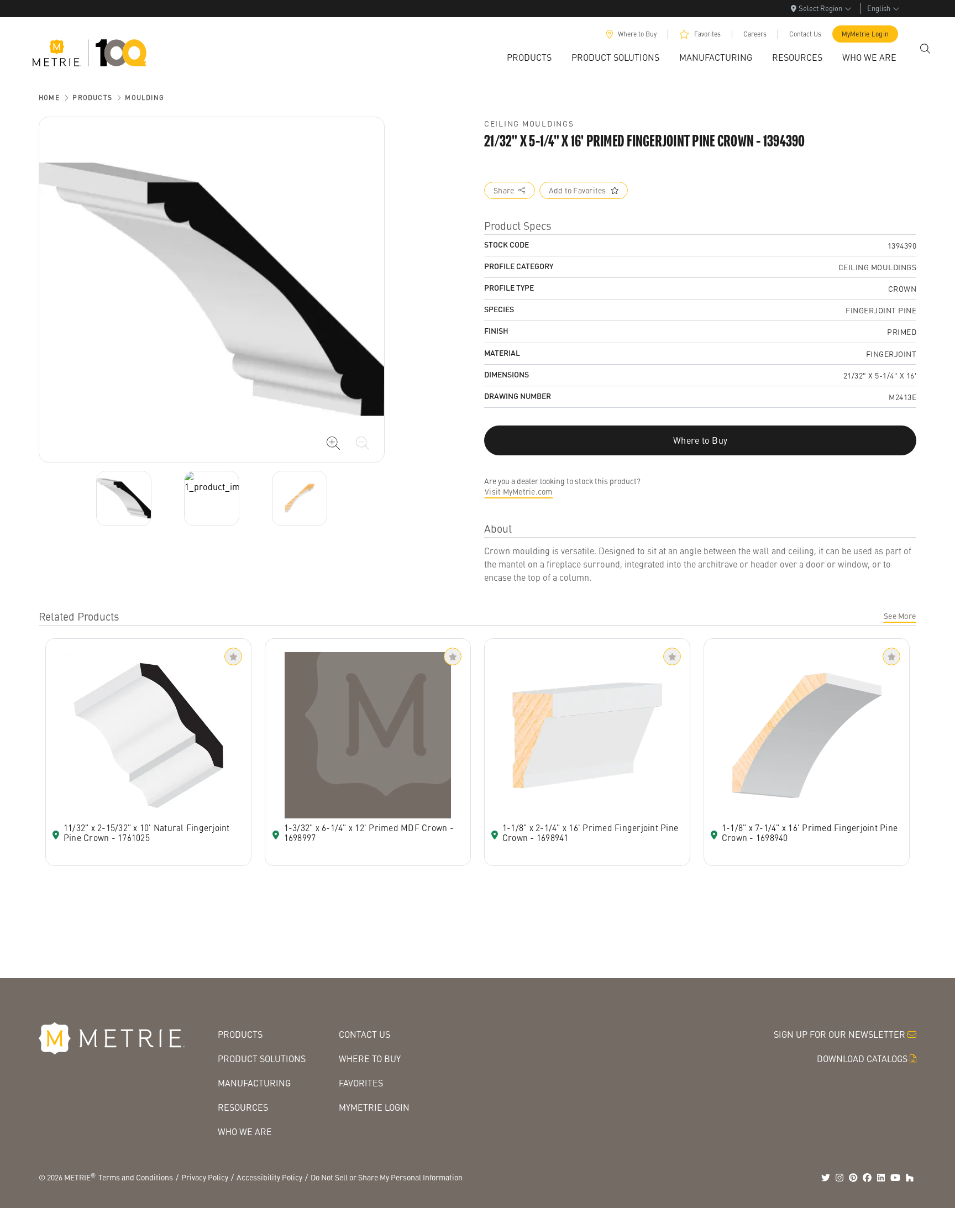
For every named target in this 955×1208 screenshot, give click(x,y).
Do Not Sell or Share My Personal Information (387, 1177)
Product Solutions (262, 1058)
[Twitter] (825, 1177)
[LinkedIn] (881, 1177)
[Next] (123, 498)
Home (49, 97)
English (878, 8)
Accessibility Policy (269, 1177)
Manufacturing (254, 1083)
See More (900, 616)
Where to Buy (637, 34)
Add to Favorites (577, 190)
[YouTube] (895, 1177)
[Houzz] (910, 1177)
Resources (243, 1107)
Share (504, 190)
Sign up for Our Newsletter (839, 1034)
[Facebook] (867, 1177)
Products (92, 97)
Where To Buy (370, 1058)
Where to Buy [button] (700, 440)
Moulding (144, 97)
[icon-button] (333, 443)
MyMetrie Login (865, 34)
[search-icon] (925, 48)
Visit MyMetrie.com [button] (519, 491)
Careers (755, 34)
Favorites (707, 34)
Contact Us (805, 34)
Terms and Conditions (135, 1177)
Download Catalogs (862, 1058)
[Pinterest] (853, 1177)
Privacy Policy (204, 1177)
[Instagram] (839, 1177)
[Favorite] (233, 656)
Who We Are (245, 1131)
